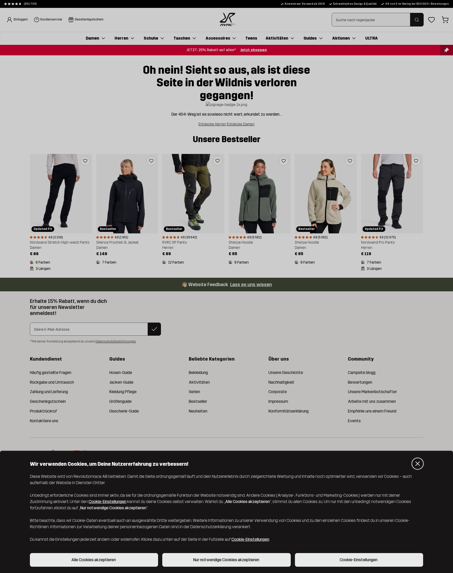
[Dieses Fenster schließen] (417, 463)
